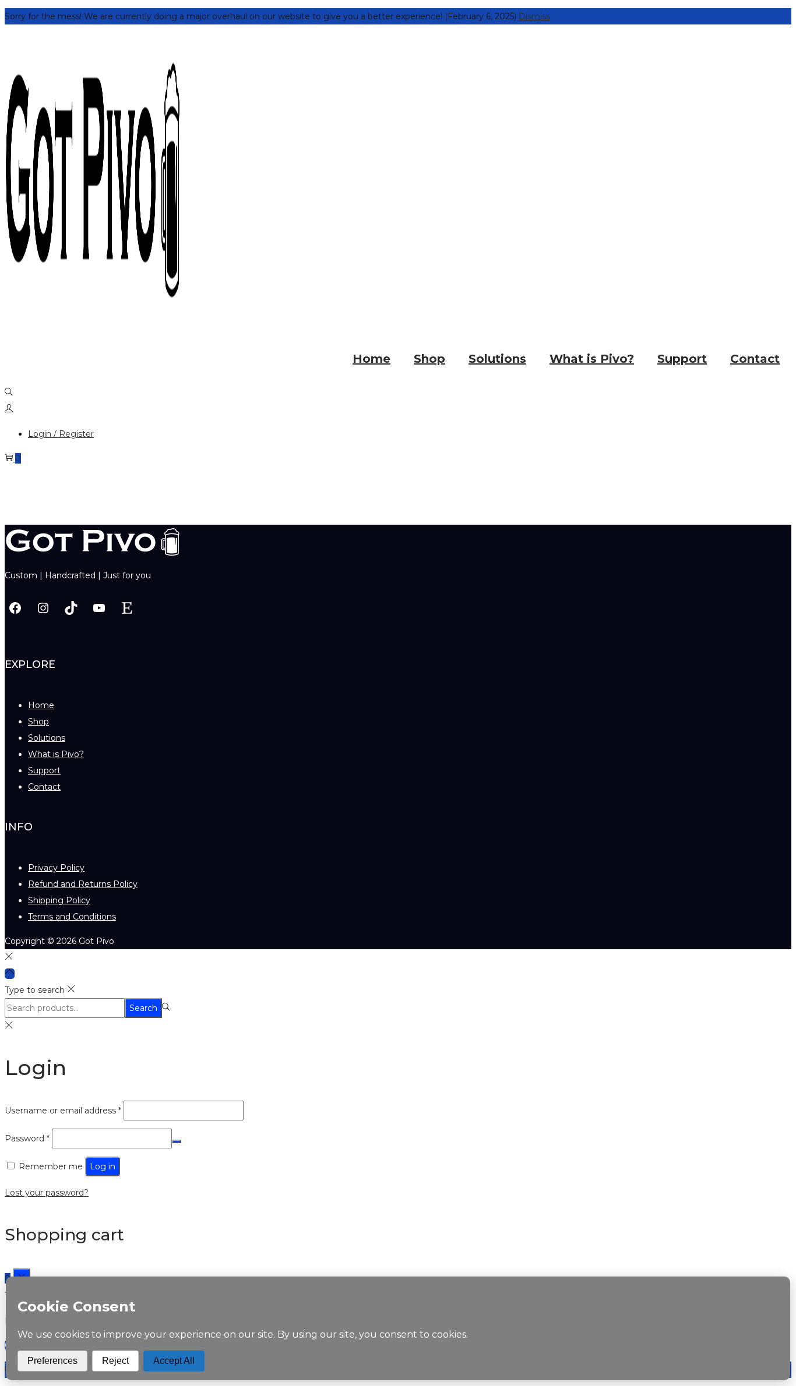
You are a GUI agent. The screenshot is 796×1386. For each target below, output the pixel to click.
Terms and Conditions (72, 916)
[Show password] (176, 1141)
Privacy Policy (56, 867)
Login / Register (61, 434)
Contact (44, 787)
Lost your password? (47, 1192)
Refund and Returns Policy (83, 884)
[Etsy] (127, 607)
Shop (38, 721)
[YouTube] (99, 607)
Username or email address (63, 1110)
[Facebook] (15, 607)
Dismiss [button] (534, 16)
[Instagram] (43, 607)
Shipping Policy (59, 900)
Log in (102, 1166)
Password (27, 1138)
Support (44, 770)
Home (41, 705)
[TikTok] (71, 607)
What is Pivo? (56, 754)
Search (143, 1008)
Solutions (46, 738)
